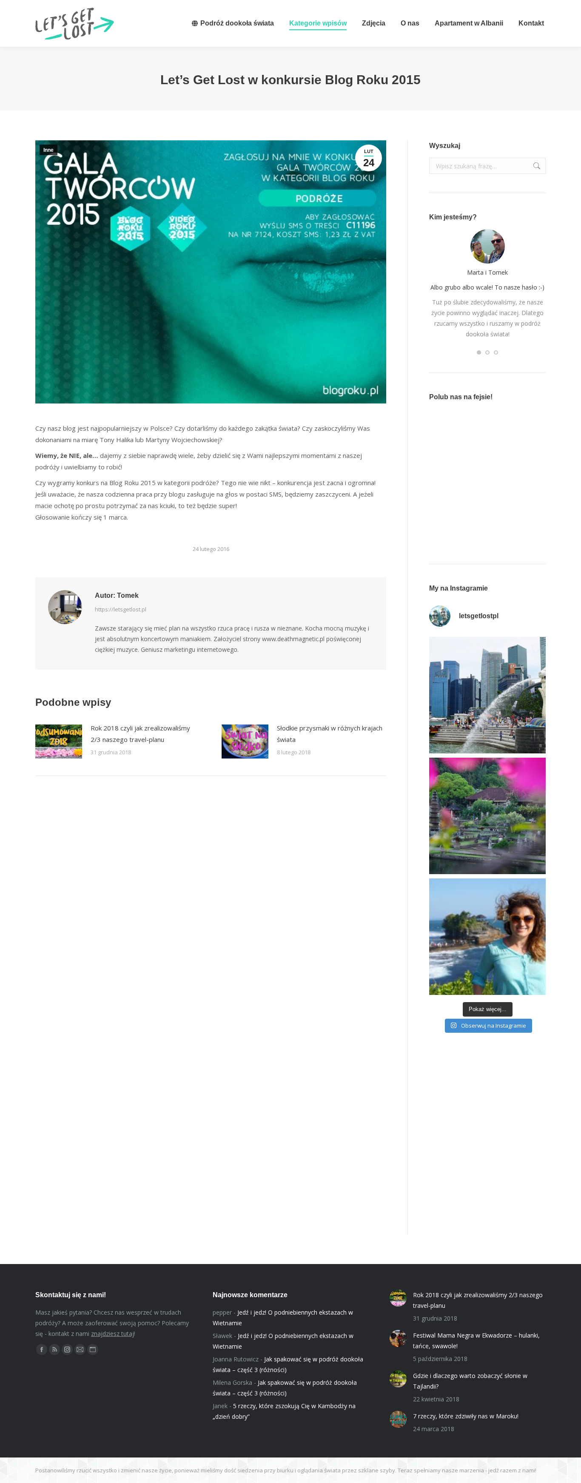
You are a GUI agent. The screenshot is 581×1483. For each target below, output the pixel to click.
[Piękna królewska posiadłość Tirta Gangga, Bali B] (487, 816)
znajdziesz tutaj (112, 1334)
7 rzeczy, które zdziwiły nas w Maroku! (465, 1416)
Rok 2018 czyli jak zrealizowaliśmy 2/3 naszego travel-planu (140, 734)
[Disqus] (210, 903)
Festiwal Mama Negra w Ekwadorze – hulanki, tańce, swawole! (476, 1340)
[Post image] (58, 741)
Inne (48, 150)
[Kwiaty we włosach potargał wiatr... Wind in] (487, 936)
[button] (479, 352)
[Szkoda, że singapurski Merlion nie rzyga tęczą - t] (487, 695)
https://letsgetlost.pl (120, 609)
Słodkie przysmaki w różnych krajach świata (329, 734)
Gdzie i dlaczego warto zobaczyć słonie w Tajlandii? (470, 1381)
